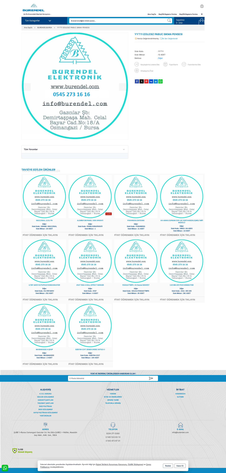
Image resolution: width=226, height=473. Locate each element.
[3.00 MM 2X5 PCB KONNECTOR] (181, 261)
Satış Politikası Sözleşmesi (45, 413)
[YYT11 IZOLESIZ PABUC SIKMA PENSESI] (75, 86)
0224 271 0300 (113, 433)
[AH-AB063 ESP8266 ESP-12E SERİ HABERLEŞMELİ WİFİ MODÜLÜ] (181, 196)
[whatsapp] (160, 81)
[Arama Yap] (169, 20)
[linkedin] (156, 81)
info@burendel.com (180, 432)
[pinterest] (146, 81)
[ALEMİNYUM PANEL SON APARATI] (90, 196)
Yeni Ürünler (45, 416)
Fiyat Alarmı (173, 64)
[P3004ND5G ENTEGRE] (135, 196)
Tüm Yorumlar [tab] (31, 149)
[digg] (151, 81)
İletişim (180, 397)
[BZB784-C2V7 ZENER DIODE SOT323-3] (90, 325)
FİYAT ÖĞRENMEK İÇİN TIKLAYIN (40, 235)
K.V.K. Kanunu (45, 394)
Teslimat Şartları (45, 403)
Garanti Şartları (45, 400)
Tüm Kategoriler (32, 20)
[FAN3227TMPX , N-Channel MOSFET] (135, 261)
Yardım (113, 394)
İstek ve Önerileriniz (113, 397)
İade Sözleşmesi (45, 409)
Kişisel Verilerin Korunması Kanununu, (111, 464)
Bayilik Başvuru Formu (168, 14)
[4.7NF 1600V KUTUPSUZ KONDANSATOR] (44, 261)
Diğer (160, 58)
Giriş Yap (200, 6)
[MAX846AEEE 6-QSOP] (44, 325)
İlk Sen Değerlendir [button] (170, 38)
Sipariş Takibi (113, 400)
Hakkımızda (180, 394)
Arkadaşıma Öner (147, 71)
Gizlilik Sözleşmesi (45, 397)
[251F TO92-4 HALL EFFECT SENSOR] (90, 261)
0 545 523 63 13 (113, 437)
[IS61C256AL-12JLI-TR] (44, 196)
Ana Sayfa (152, 14)
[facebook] (137, 81)
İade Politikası (45, 406)
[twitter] (142, 81)
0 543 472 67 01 (113, 441)
